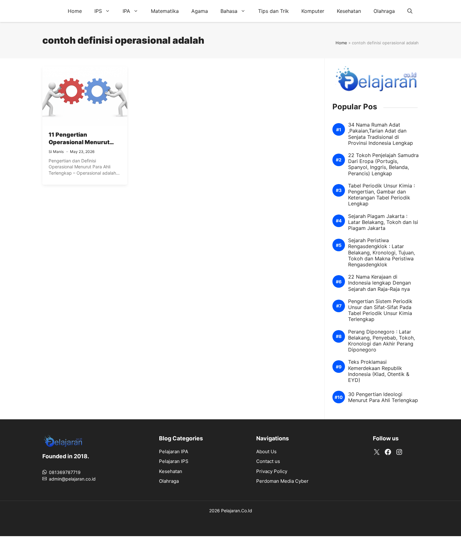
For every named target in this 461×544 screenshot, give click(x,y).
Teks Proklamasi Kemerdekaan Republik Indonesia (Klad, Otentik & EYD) (378, 371)
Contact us (268, 461)
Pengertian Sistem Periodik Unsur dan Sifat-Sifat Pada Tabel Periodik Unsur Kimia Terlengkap (380, 310)
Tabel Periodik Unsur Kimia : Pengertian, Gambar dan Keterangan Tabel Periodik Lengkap (381, 195)
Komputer (312, 11)
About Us (266, 451)
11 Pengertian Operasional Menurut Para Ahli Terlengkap (79, 142)
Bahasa (228, 11)
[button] (410, 11)
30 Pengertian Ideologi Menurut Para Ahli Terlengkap (383, 397)
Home (75, 11)
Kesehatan (349, 11)
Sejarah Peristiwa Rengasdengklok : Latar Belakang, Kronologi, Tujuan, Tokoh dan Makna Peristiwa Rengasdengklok (381, 252)
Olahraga (384, 11)
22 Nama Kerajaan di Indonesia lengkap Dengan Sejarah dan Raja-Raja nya (379, 283)
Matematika (165, 11)
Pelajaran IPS (173, 461)
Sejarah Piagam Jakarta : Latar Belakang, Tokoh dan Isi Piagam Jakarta (383, 222)
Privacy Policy (271, 471)
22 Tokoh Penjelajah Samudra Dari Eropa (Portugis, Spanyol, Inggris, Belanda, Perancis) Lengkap (383, 164)
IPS (98, 11)
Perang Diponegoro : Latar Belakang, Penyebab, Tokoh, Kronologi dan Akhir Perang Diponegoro (381, 341)
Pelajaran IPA (173, 451)
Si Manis (56, 151)
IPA (126, 11)
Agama (199, 11)
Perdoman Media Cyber (282, 481)
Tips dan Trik (273, 11)
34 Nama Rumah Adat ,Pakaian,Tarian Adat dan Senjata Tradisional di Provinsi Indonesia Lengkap (380, 134)
